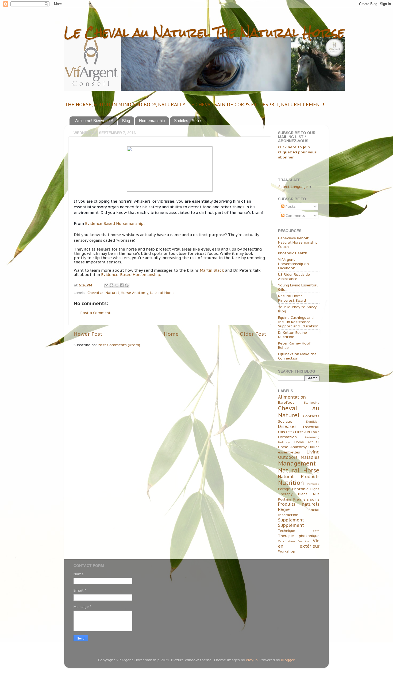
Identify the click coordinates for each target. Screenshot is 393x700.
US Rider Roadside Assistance (294, 276)
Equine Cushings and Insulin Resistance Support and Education (298, 321)
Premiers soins (306, 499)
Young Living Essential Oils (298, 287)
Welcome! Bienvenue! (94, 120)
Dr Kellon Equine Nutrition (292, 334)
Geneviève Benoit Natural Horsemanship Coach (298, 242)
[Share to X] (116, 285)
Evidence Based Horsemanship (114, 223)
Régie (284, 509)
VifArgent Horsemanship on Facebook (293, 263)
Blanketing (311, 402)
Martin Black (212, 270)
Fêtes (290, 432)
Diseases (287, 426)
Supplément (291, 525)
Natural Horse (162, 292)
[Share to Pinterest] (126, 285)
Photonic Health (292, 253)
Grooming (312, 437)
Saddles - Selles (188, 120)
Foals (315, 432)
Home (171, 334)
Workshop (286, 551)
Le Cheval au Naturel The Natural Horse (204, 32)
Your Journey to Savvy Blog (297, 308)
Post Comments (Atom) (119, 344)
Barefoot (286, 402)
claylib (252, 659)
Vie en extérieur (298, 543)
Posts (290, 206)
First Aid (302, 431)
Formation (287, 436)
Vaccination (286, 541)
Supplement (291, 520)
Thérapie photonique (298, 535)
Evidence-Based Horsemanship (130, 274)
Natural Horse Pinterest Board (292, 297)
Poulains (285, 499)
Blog (126, 120)
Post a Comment (95, 312)
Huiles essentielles (298, 449)
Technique (286, 531)
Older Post (253, 334)
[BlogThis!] (111, 285)
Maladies (310, 457)
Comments (294, 215)
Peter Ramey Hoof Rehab (294, 345)
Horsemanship (152, 120)
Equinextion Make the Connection (297, 356)
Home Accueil (307, 442)
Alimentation (292, 397)
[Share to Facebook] (121, 285)
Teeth (315, 531)
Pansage (313, 484)
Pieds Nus (308, 493)
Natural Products (298, 476)
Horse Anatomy (134, 292)
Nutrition (291, 482)
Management (297, 463)
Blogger (287, 659)
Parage (284, 488)
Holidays (284, 442)
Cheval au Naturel (103, 292)
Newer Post (88, 334)
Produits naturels (298, 504)
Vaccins (303, 541)
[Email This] (106, 285)
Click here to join (294, 147)
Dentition (312, 421)
